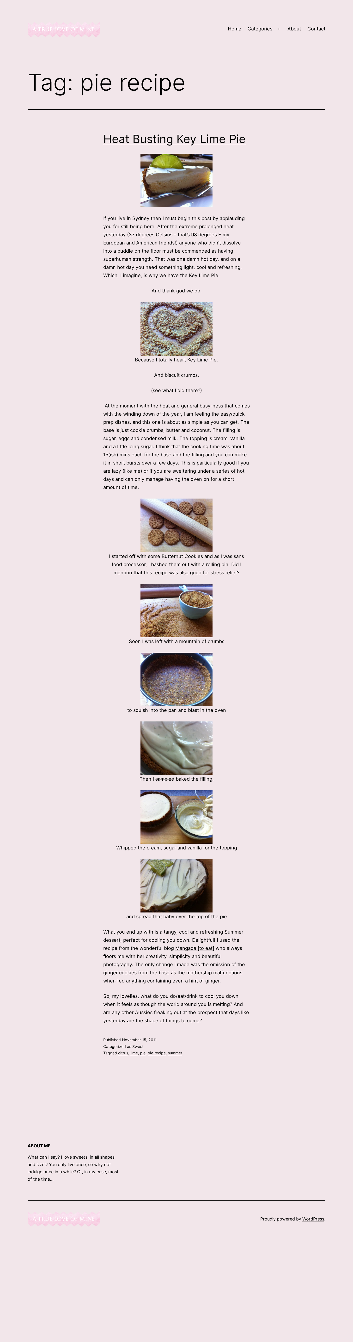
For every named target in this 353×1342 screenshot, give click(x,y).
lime (134, 1053)
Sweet (138, 1046)
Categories (260, 29)
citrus (123, 1053)
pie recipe (157, 1053)
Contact (316, 29)
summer (175, 1053)
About (294, 29)
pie (143, 1053)
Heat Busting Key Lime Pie (174, 139)
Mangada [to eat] (194, 948)
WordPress (313, 1218)
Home (234, 29)
